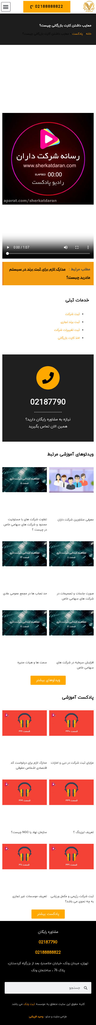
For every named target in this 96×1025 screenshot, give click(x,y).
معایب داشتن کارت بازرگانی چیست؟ (65, 25)
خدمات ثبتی (77, 300)
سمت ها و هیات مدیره (32, 662)
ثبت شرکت (72, 314)
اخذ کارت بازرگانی (69, 338)
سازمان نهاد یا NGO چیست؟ (29, 832)
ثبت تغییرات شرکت (67, 330)
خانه (88, 34)
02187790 (48, 402)
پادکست (77, 34)
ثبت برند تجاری (70, 322)
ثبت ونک (29, 1004)
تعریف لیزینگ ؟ (83, 832)
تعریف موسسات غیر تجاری (29, 896)
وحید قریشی (36, 1016)
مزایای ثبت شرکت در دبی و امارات (72, 763)
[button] (5, 6)
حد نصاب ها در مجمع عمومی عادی (25, 594)
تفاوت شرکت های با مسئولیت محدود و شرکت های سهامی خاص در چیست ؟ (25, 524)
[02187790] (48, 378)
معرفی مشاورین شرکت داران (76, 520)
